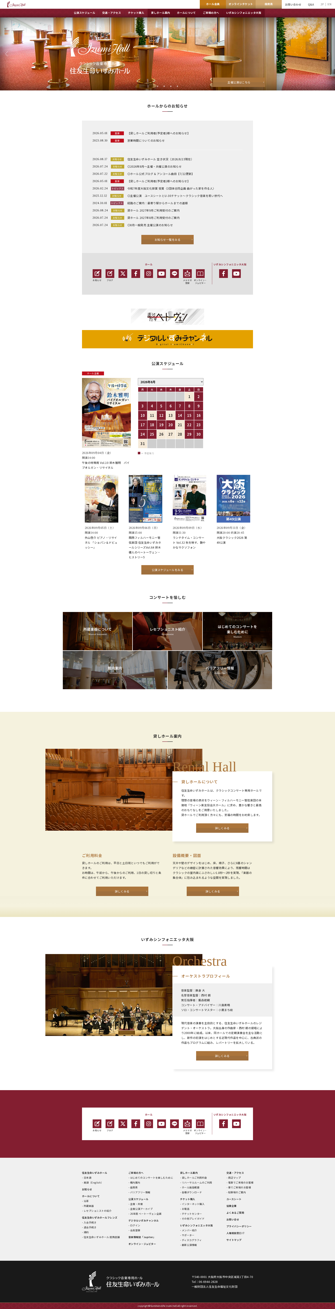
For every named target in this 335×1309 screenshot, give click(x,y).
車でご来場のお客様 (239, 1187)
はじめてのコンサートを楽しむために (151, 1177)
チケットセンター (192, 1213)
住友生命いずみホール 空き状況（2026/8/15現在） (160, 159)
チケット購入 (187, 1199)
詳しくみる (222, 828)
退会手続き (90, 1227)
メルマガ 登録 (187, 281)
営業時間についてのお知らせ (146, 140)
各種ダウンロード (192, 1192)
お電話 (185, 1209)
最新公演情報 (189, 1245)
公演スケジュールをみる (167, 570)
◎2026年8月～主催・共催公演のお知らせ (154, 166)
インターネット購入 (193, 1204)
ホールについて (91, 1196)
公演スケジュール (138, 1199)
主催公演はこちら (239, 82)
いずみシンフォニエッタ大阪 (196, 1225)
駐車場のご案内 (237, 1192)
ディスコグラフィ (192, 1240)
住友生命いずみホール (94, 1172)
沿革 (86, 1201)
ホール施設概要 (190, 1187)
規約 (86, 1232)
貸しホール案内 (189, 1172)
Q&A (311, 4)
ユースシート (233, 1199)
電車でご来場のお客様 (241, 1182)
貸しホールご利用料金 (194, 1177)
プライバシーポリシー (239, 1226)
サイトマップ (234, 1240)
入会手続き (90, 1222)
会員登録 (135, 1230)
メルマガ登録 (187, 1132)
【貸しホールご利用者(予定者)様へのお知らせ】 (158, 133)
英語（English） (93, 1182)
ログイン (135, 1225)
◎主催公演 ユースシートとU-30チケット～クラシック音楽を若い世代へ (175, 196)
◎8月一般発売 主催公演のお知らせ (150, 225)
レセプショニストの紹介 (97, 1210)
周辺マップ (234, 1177)
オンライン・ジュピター (200, 281)
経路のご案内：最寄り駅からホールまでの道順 (157, 203)
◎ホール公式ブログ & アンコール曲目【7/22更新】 (160, 174)
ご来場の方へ (136, 1172)
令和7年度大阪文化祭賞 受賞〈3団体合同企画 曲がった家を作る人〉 (171, 188)
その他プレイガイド (193, 1218)
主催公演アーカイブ (141, 1209)
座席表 (134, 1187)
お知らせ (97, 280)
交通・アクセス (235, 1172)
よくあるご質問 (235, 1212)
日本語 (87, 1177)
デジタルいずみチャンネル (143, 1220)
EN (329, 4)
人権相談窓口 (234, 1233)
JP (322, 4)
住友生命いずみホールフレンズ (99, 1217)
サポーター (188, 1235)
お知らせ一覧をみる (167, 240)
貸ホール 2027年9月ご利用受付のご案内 (153, 210)
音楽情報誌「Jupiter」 (142, 1237)
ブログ (110, 280)
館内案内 (135, 1182)
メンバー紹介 (189, 1230)
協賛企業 (231, 1206)
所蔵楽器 (89, 1206)
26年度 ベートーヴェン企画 (146, 1213)
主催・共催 (136, 1204)
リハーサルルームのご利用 (197, 1182)
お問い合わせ (293, 4)
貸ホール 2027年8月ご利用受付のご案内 (153, 218)
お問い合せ (232, 1219)
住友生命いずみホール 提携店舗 (102, 1237)
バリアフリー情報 (140, 1192)
